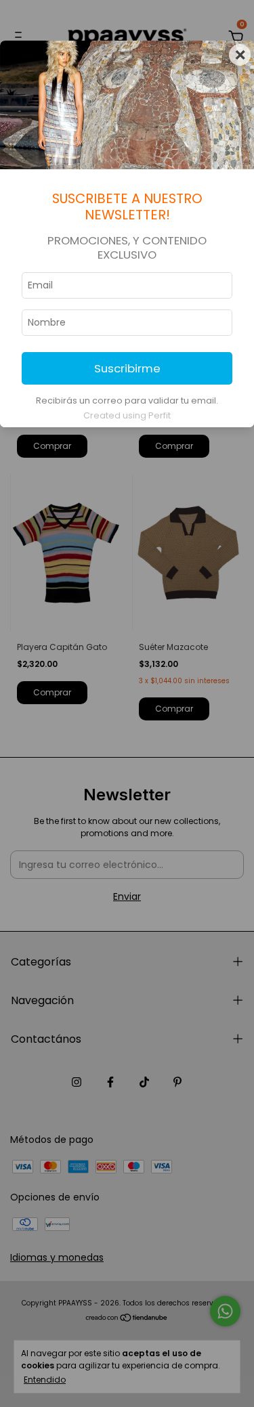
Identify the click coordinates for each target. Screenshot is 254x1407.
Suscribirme (127, 368)
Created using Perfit (127, 415)
